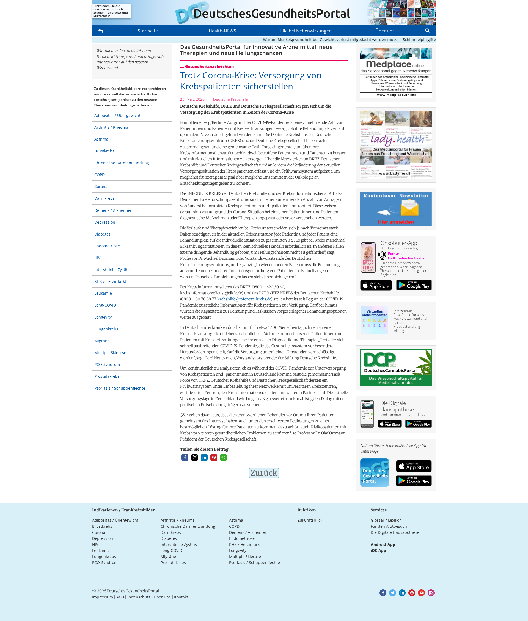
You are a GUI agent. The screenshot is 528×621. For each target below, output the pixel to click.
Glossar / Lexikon (386, 520)
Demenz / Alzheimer (113, 210)
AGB (120, 597)
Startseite (148, 31)
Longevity (103, 317)
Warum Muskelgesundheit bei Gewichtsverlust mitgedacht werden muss (320, 39)
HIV (97, 257)
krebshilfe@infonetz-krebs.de (244, 299)
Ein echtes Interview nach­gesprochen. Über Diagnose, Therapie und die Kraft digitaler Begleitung (403, 269)
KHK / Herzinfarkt (110, 281)
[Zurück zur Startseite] (264, 12)
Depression (104, 222)
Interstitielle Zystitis (112, 269)
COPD (99, 174)
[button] (185, 457)
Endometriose (107, 245)
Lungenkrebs (106, 329)
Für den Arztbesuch (389, 526)
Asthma (101, 139)
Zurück (264, 473)
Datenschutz (138, 597)
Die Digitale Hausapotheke (395, 532)
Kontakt (181, 597)
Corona (101, 186)
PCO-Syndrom (107, 364)
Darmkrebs (104, 198)
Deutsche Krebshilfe (230, 99)
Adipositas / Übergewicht (117, 115)
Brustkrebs (104, 151)
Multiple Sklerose (110, 352)
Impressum (102, 597)
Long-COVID (105, 305)
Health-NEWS (222, 31)
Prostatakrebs (107, 376)
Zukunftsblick (310, 520)
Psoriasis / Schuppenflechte (119, 388)
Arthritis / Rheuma (111, 127)
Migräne (102, 340)
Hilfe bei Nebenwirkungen (305, 31)
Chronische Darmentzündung (121, 162)
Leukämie (103, 293)
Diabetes (102, 234)
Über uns (385, 31)
